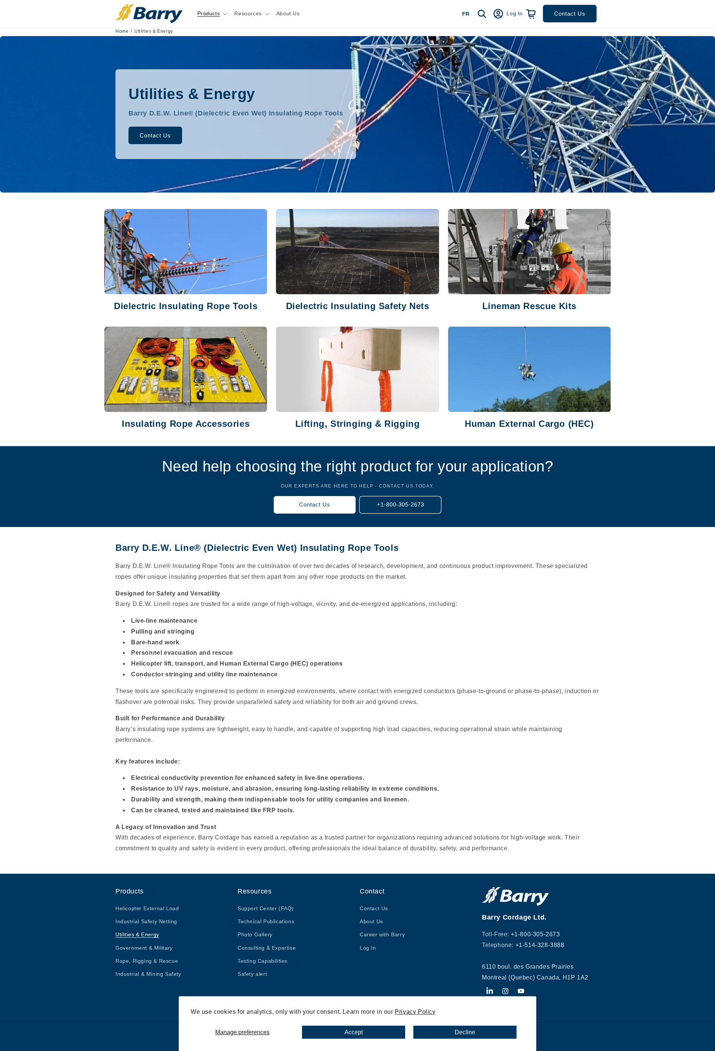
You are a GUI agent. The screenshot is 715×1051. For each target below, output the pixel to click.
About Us (371, 921)
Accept (353, 1032)
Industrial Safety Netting (146, 921)
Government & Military (144, 948)
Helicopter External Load (147, 908)
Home (121, 31)
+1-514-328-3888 (540, 945)
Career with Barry (382, 935)
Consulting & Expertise (267, 948)
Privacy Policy (415, 1012)
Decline (465, 1032)
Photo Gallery (255, 935)
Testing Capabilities (262, 961)
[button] (211, 13)
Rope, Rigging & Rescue (146, 961)
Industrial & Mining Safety (148, 974)
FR (465, 14)
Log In (368, 948)
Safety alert (252, 974)
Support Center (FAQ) (266, 908)
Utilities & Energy (137, 935)
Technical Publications (266, 921)
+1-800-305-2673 (400, 505)
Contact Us (569, 13)
